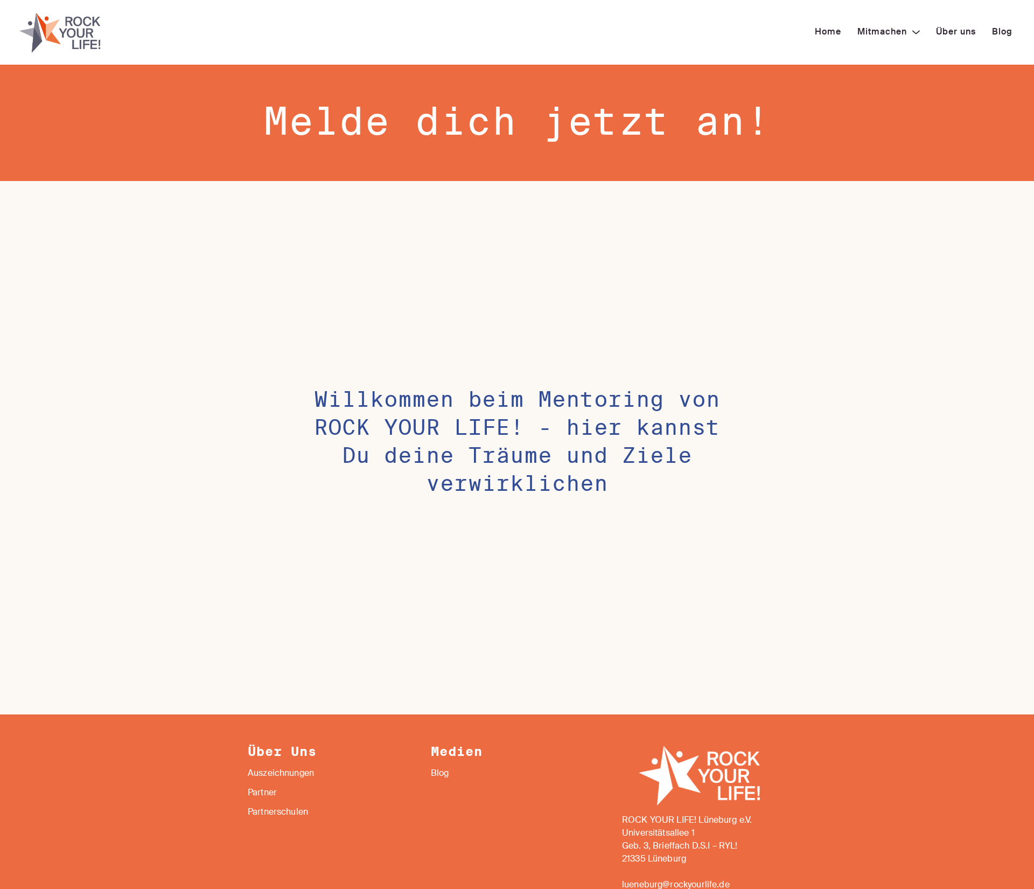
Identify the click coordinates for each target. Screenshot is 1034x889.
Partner (262, 793)
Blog (440, 773)
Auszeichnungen (281, 773)
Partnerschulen (278, 812)
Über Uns (282, 752)
